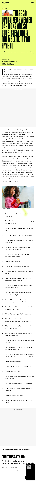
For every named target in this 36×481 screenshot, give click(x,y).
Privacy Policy (4, 470)
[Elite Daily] (5, 3)
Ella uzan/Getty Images (6, 59)
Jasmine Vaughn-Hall (10, 61)
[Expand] (27, 465)
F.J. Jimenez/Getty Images (6, 208)
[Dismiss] (33, 465)
